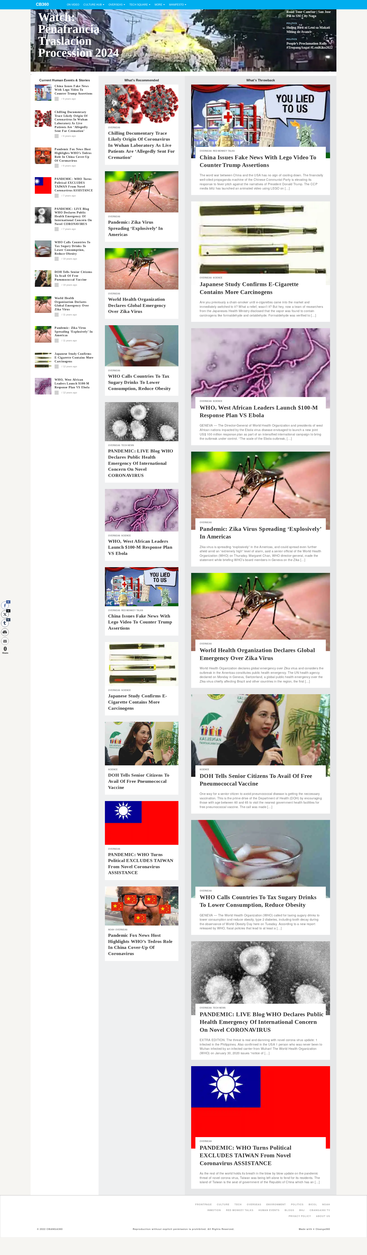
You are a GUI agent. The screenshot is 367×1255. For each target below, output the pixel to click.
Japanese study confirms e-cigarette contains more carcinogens (74, 357)
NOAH (111, 929)
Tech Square (138, 4)
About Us (323, 1216)
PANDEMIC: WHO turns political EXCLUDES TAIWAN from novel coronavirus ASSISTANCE (74, 184)
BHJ (302, 1210)
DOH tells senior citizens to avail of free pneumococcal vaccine (73, 275)
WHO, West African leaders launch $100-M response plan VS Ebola (72, 383)
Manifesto (176, 4)
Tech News (127, 445)
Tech (238, 1204)
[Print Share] (5, 632)
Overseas (116, 4)
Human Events (268, 1210)
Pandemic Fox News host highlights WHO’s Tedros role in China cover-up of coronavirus (73, 155)
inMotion (214, 1210)
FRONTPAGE (203, 1204)
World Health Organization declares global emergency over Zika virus (72, 304)
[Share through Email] (5, 641)
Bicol (313, 1204)
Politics (292, 23)
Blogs (289, 1210)
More (158, 4)
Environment (276, 1204)
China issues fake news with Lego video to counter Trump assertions (73, 90)
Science (126, 535)
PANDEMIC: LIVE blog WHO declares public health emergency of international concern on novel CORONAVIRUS (73, 216)
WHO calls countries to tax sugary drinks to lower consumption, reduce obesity (72, 248)
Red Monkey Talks (132, 610)
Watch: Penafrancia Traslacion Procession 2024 (78, 34)
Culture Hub (92, 4)
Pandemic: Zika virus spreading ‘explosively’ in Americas (74, 331)
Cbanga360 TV (320, 1210)
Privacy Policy (300, 1216)
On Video (73, 4)
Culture (223, 1204)
